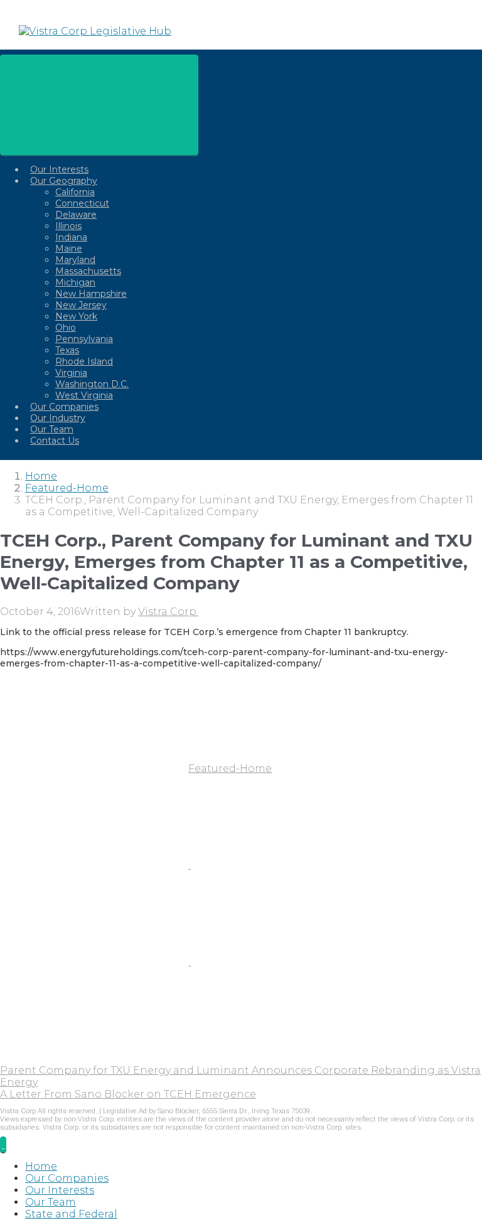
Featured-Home (67, 488)
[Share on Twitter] (95, 865)
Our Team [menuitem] (50, 1202)
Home (41, 476)
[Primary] (99, 105)
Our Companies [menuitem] (67, 1178)
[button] (3, 1144)
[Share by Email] (285, 962)
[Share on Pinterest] (95, 962)
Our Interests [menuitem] (59, 1190)
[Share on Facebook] (285, 865)
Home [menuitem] (41, 1166)
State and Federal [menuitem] (71, 1214)
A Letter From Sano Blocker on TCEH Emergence (128, 1094)
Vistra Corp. (168, 612)
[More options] (94, 1058)
